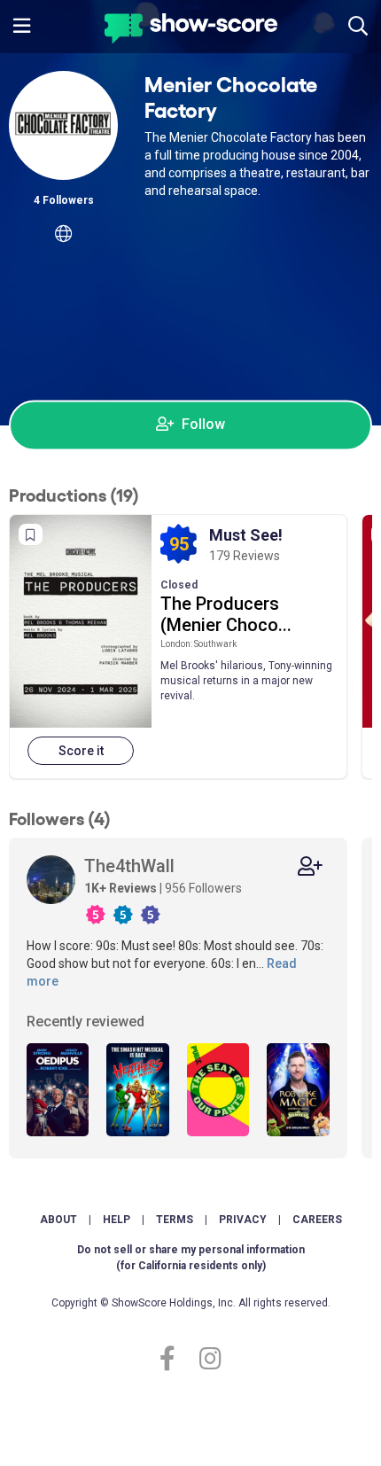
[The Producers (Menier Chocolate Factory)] (81, 621)
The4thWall (129, 866)
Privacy (243, 1219)
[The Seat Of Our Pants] (218, 1090)
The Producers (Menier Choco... (226, 614)
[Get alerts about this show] (30, 534)
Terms (174, 1219)
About (58, 1219)
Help (116, 1219)
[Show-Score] (191, 30)
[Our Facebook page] (174, 1359)
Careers (317, 1219)
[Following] (310, 866)
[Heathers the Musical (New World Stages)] (137, 1090)
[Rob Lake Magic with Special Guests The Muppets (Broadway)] (298, 1090)
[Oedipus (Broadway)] (58, 1090)
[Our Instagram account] (206, 1359)
